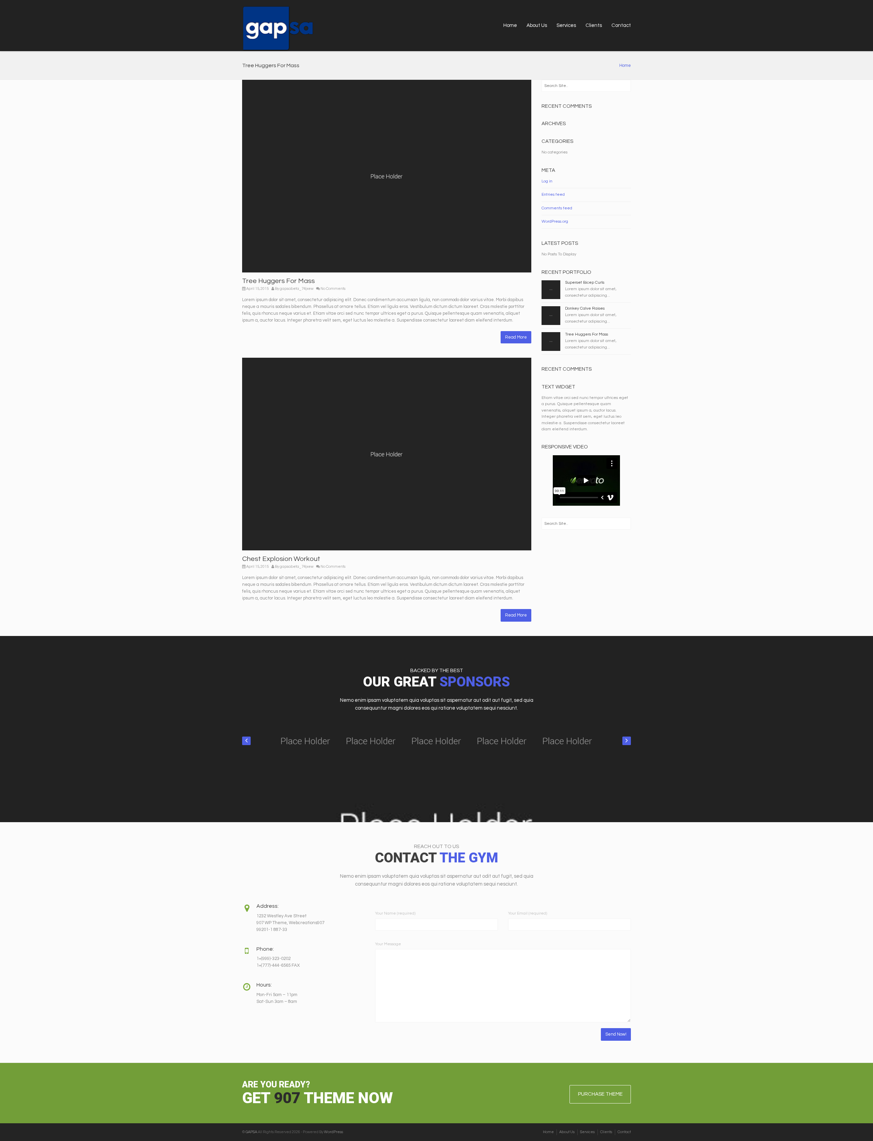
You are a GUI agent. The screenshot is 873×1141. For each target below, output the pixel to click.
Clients (594, 25)
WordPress (333, 1132)
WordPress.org (555, 221)
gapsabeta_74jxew (296, 289)
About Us (537, 25)
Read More (516, 337)
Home (510, 25)
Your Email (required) (527, 913)
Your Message (388, 944)
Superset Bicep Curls (584, 282)
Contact (621, 25)
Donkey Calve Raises (585, 308)
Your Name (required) (395, 913)
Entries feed (553, 194)
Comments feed (557, 208)
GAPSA (251, 1132)
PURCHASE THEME (600, 1094)
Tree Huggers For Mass (278, 281)
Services (566, 25)
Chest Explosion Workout (281, 558)
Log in (547, 181)
